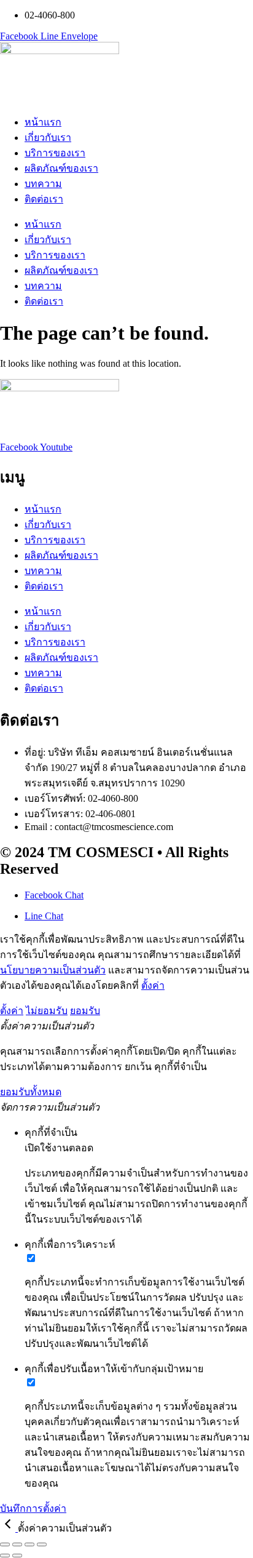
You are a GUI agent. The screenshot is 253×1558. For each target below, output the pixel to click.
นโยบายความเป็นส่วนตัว (53, 970)
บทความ (43, 183)
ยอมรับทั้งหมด (30, 1092)
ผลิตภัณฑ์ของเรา (61, 168)
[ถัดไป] (17, 1555)
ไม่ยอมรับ (47, 1010)
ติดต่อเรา (44, 199)
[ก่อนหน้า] (5, 1555)
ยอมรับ (85, 1010)
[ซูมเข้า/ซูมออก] (5, 1544)
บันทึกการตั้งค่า (33, 1508)
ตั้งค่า (153, 985)
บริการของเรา (55, 153)
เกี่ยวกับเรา (48, 137)
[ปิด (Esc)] (42, 1544)
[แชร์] (29, 1544)
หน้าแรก (43, 122)
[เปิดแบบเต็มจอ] (17, 1544)
